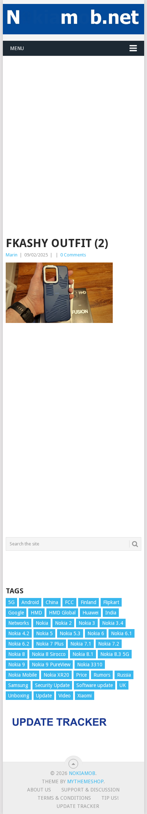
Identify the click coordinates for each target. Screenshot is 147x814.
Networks (18, 623)
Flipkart (111, 602)
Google (16, 613)
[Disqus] (73, 433)
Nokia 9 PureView (51, 664)
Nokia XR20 (56, 675)
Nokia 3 (86, 623)
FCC (69, 602)
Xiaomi (84, 695)
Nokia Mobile (22, 675)
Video (65, 695)
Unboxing (18, 695)
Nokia (42, 623)
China (52, 602)
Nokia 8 (16, 654)
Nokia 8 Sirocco (49, 654)
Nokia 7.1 (80, 644)
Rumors (101, 675)
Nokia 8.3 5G (114, 654)
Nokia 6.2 (18, 644)
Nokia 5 (44, 633)
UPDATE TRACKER (78, 806)
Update (44, 695)
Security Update (52, 685)
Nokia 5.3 (70, 633)
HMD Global (62, 613)
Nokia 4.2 (18, 633)
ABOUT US (39, 790)
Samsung (18, 685)
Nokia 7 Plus (50, 644)
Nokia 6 (95, 633)
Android (30, 602)
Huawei (90, 613)
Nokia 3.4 (112, 623)
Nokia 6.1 (121, 633)
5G (11, 602)
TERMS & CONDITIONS (64, 798)
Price (81, 675)
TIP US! (109, 798)
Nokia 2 (63, 623)
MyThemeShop (85, 781)
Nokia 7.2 (108, 644)
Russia (124, 675)
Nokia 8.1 (82, 654)
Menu (17, 48)
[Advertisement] (73, 129)
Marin (11, 255)
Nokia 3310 (89, 664)
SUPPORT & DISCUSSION (90, 790)
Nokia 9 (16, 664)
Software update (94, 685)
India (110, 613)
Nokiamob (82, 773)
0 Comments (73, 255)
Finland (88, 602)
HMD (36, 613)
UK (123, 685)
